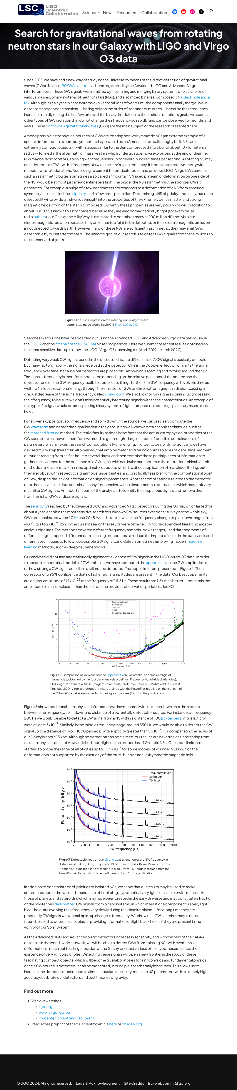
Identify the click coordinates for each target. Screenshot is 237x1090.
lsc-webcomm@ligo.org (169, 1083)
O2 (39, 344)
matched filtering (45, 432)
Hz (76, 517)
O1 (32, 344)
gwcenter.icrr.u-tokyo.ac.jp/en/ (66, 1018)
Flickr (118, 324)
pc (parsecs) (171, 718)
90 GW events (74, 85)
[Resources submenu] (137, 12)
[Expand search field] (213, 11)
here (113, 1024)
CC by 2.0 (130, 324)
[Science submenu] (99, 12)
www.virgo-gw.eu (54, 1012)
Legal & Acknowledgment (98, 1083)
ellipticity (78, 193)
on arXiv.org (132, 1024)
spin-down (114, 394)
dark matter (64, 904)
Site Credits (134, 1083)
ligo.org (45, 1006)
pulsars (40, 216)
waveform (39, 427)
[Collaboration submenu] (168, 12)
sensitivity (39, 506)
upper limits (156, 562)
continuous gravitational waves (72, 126)
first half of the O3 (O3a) (76, 344)
